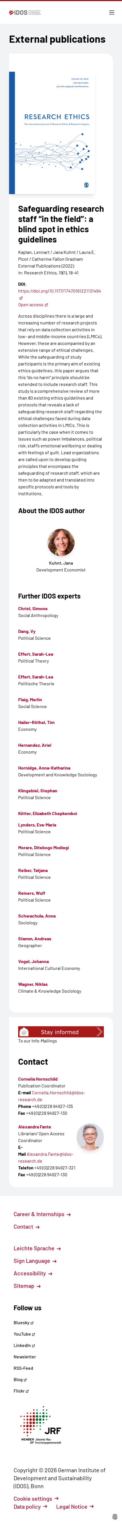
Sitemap (24, 1285)
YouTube (23, 1333)
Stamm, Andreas (34, 938)
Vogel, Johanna (33, 961)
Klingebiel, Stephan (37, 790)
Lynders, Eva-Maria (37, 824)
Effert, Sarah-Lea (35, 654)
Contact (24, 1226)
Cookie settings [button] (33, 1498)
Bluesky (22, 1322)
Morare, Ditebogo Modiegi (43, 847)
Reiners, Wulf (31, 893)
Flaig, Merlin (30, 699)
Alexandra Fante (34, 1126)
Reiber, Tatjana (33, 870)
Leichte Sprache (35, 1248)
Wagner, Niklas (33, 984)
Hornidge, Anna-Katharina (44, 767)
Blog (19, 1379)
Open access (30, 304)
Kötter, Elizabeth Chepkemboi (47, 813)
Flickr (20, 1390)
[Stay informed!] (61, 1031)
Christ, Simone (33, 608)
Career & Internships (40, 1213)
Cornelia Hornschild (38, 1078)
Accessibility (30, 1273)
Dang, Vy (26, 631)
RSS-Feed (23, 1368)
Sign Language (32, 1260)
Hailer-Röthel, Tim (36, 722)
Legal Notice (71, 1506)
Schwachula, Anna (37, 915)
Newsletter (25, 1356)
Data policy (27, 1506)
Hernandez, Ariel (34, 745)
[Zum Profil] (90, 1137)
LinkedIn (23, 1345)
